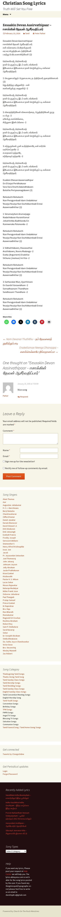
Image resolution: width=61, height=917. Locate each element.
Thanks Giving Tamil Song (13, 677)
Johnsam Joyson (10, 564)
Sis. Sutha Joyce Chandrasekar (16, 641)
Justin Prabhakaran (11, 570)
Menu (5, 14)
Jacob (5, 552)
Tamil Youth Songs (10, 700)
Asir (4, 502)
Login (5, 771)
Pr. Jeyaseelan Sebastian (13, 555)
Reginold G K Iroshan (11, 618)
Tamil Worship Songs (11, 683)
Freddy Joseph (9, 537)
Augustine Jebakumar (12, 505)
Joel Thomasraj (9, 558)
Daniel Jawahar (9, 520)
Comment (8, 430)
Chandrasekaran (10, 514)
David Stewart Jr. (10, 526)
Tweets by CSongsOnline (13, 754)
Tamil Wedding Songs (12, 686)
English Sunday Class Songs (14, 691)
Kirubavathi (7, 576)
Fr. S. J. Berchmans (11, 508)
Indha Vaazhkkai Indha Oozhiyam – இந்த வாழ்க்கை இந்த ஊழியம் (17, 805)
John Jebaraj (8, 561)
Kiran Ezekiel (8, 573)
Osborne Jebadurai (11, 594)
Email (6, 456)
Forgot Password (10, 774)
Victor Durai (7, 644)
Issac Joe (7, 549)
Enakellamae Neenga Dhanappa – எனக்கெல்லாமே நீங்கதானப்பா (38, 350)
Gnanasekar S (8, 543)
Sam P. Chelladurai (10, 627)
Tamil (27, 33)
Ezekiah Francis (9, 535)
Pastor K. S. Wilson (10, 579)
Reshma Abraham (10, 621)
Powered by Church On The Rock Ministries (21, 911)
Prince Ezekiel (9, 603)
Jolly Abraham (9, 567)
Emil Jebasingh (9, 532)
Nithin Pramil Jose (10, 591)
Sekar (5, 633)
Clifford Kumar (9, 517)
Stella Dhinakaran (10, 638)
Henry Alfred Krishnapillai (13, 546)
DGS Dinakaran (9, 529)
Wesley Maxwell (9, 650)
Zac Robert (7, 653)
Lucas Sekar (8, 582)
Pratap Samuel (9, 600)
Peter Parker (40, 33)
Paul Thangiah (8, 597)
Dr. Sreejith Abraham (11, 635)
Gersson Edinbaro (10, 540)
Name (6, 450)
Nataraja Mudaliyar (10, 588)
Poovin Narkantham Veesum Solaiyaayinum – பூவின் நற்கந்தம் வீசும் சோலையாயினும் (18, 816)
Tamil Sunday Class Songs (14, 680)
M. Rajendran (8, 606)
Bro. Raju (6, 609)
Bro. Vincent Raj (9, 647)
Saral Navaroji (8, 630)
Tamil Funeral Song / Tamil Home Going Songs (22, 727)
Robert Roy (7, 624)
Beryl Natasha (8, 511)
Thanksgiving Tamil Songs (13, 674)
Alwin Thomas (8, 499)
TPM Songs (7, 709)
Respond (24, 396)
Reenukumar (8, 615)
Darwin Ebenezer (10, 523)
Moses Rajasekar (10, 585)
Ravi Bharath (8, 612)
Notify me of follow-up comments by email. (26, 468)
